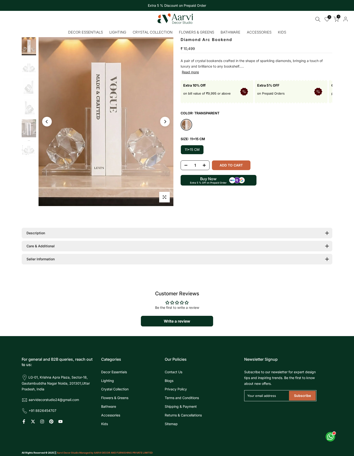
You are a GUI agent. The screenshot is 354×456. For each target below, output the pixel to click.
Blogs (169, 381)
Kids (282, 32)
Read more (190, 72)
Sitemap (171, 424)
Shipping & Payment (181, 406)
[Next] (165, 121)
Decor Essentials (85, 32)
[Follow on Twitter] (33, 421)
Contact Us (173, 372)
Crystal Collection (152, 32)
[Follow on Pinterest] (51, 421)
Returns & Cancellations (183, 415)
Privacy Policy (176, 389)
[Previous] (47, 121)
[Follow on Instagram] (42, 421)
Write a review (177, 321)
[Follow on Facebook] (24, 421)
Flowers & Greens (196, 32)
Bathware (230, 32)
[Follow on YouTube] (60, 421)
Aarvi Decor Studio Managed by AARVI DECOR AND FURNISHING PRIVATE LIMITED (105, 452)
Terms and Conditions (182, 398)
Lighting (117, 32)
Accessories (259, 32)
